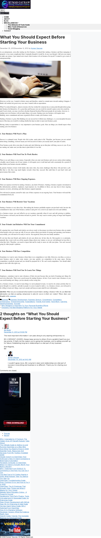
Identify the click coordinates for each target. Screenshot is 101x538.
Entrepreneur (5, 302)
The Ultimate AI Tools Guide (19, 25)
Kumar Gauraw (13, 358)
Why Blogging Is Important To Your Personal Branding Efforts (25, 306)
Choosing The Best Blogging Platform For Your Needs (22, 308)
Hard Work (55, 302)
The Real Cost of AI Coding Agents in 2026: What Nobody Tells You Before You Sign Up (14, 476)
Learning (63, 302)
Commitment (47, 300)
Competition (57, 300)
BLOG (6, 21)
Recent (6, 435)
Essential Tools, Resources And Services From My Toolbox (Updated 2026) (14, 453)
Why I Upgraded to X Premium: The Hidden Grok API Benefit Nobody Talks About (14, 441)
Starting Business (6, 304)
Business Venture (34, 300)
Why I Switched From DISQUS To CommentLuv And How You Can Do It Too (14, 471)
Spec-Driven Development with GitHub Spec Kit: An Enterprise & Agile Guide (14, 503)
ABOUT (7, 19)
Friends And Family (43, 302)
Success (17, 304)
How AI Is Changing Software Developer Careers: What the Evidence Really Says (14, 512)
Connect (7, 31)
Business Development (18, 300)
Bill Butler (7, 330)
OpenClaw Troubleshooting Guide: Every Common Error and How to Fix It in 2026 (15, 482)
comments (13, 296)
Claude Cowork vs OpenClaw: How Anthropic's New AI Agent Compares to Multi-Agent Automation (15, 459)
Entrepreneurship (17, 302)
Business (5, 300)
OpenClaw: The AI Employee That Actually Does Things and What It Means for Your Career (13, 488)
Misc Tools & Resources (17, 27)
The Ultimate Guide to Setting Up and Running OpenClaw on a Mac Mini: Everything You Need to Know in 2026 (14, 447)
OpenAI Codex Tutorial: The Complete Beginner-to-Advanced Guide (14, 517)
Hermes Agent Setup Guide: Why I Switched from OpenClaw (13, 507)
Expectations (30, 302)
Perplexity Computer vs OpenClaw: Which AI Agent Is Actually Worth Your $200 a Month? (14, 465)
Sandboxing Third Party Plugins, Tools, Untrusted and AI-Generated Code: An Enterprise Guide (14, 498)
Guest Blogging (14, 29)
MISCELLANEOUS (11, 23)
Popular (7, 434)
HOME (6, 17)
